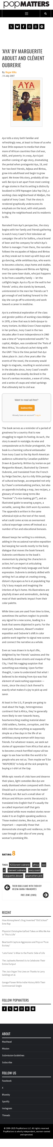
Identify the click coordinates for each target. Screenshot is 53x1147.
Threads (6, 1115)
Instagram (7, 1108)
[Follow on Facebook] (23, 26)
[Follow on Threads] (35, 26)
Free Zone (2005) (28, 895)
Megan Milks (11, 72)
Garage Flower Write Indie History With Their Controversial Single (23, 984)
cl (4, 870)
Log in (38, 415)
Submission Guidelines (13, 1055)
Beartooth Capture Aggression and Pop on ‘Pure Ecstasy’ (25, 944)
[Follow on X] (11, 26)
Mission (5, 1048)
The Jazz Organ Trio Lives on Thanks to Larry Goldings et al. (23, 973)
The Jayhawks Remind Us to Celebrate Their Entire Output (23, 962)
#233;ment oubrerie (20, 864)
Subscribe (26, 408)
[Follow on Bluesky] (17, 26)
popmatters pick (34, 875)
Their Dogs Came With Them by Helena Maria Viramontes (27, 887)
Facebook (7, 1080)
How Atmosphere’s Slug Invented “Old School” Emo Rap (25, 922)
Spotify (5, 1101)
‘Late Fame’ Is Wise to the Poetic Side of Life (23, 953)
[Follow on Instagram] (29, 26)
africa (36, 864)
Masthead (7, 1041)
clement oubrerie (17, 870)
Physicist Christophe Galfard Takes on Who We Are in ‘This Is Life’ (26, 933)
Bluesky (6, 1094)
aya (44, 864)
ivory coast (34, 870)
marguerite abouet (13, 875)
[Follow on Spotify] (41, 26)
